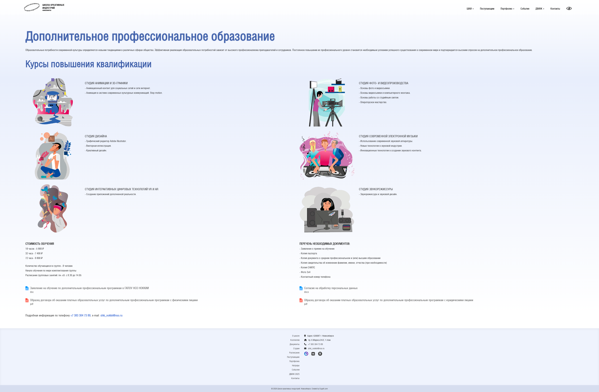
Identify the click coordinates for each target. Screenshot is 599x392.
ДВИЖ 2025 (294, 374)
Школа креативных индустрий (44, 7)
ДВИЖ (539, 8)
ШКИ (469, 8)
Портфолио (506, 8)
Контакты (555, 8)
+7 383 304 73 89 (80, 315)
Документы (295, 344)
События (525, 8)
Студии (296, 348)
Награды (296, 365)
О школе (296, 336)
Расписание (294, 352)
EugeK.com (324, 389)
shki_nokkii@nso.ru (111, 315)
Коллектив (295, 340)
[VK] (313, 353)
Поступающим (487, 8)
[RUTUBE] (320, 353)
